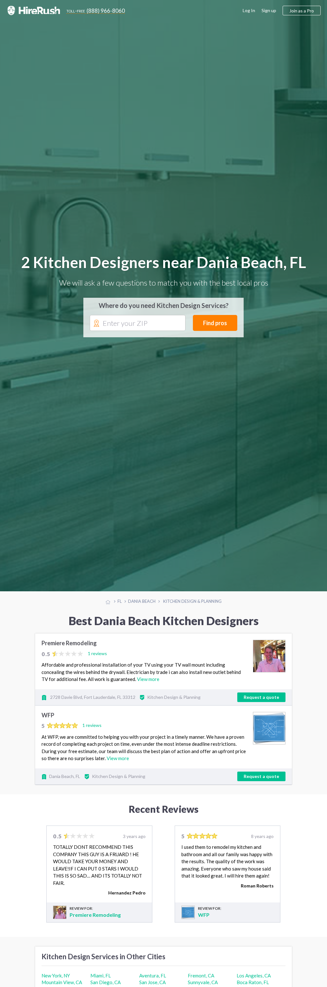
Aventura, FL (152, 976)
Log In (249, 10)
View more (148, 680)
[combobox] (137, 324)
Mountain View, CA (62, 983)
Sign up (269, 10)
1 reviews (97, 654)
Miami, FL (100, 976)
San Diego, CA (105, 983)
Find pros (215, 323)
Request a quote (261, 698)
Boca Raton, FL (253, 983)
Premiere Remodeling (69, 644)
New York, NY (56, 976)
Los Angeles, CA (254, 976)
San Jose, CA (152, 983)
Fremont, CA (201, 976)
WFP (48, 716)
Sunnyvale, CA (203, 983)
